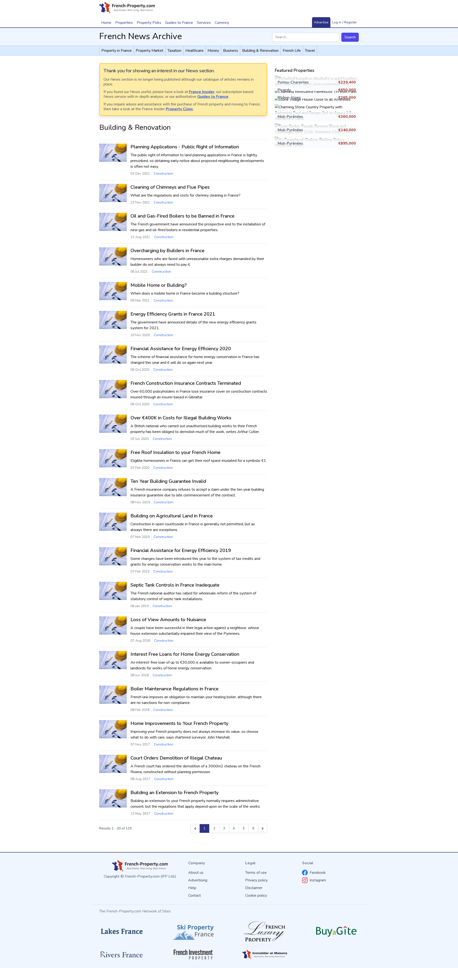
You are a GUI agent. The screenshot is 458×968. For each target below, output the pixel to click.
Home (106, 22)
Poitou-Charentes (293, 82)
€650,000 (347, 90)
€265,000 (347, 97)
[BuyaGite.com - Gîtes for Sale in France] (336, 931)
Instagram (318, 880)
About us (195, 872)
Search (350, 37)
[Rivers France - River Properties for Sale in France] (121, 955)
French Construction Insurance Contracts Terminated (185, 383)
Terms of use (256, 872)
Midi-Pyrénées (290, 116)
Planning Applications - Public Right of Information (184, 147)
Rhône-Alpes (289, 97)
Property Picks (149, 22)
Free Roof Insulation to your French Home (175, 452)
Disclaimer (253, 887)
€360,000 (347, 116)
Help (192, 887)
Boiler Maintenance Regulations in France (174, 689)
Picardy (284, 90)
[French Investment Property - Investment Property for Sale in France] (193, 954)
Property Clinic (179, 109)
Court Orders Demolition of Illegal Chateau (176, 758)
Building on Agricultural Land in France (171, 516)
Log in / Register (344, 22)
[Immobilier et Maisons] (264, 954)
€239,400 (347, 82)
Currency (222, 22)
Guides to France (212, 96)
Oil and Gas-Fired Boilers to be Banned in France (182, 216)
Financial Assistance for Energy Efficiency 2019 (180, 550)
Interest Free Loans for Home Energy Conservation (184, 654)
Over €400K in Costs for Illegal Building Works (180, 418)
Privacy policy (256, 880)
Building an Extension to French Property (174, 792)
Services (204, 22)
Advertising (197, 880)
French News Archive (140, 36)
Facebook (318, 872)
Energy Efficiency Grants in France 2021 (172, 314)
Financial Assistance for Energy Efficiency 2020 (180, 348)
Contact (194, 895)
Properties (124, 22)
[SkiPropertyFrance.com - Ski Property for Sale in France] (193, 931)
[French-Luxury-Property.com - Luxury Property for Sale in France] (264, 931)
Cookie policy (256, 895)
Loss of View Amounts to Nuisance (168, 619)
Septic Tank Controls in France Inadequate (174, 585)
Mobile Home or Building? (158, 285)
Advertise (321, 22)
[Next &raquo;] (262, 828)
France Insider (201, 91)
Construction (163, 173)
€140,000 (347, 130)
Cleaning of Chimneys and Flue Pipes (170, 187)
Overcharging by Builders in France (167, 250)
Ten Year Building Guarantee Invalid (168, 481)
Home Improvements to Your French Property (179, 723)
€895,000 (347, 143)
